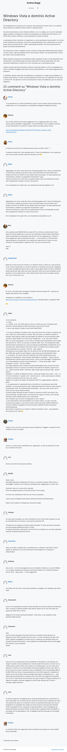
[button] (37, 8)
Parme (10, 97)
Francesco (11, 541)
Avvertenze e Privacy (57, 749)
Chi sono (31, 8)
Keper (10, 164)
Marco (10, 581)
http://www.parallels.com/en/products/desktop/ (21, 299)
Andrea (10, 439)
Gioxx (10, 141)
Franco (10, 421)
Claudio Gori (12, 258)
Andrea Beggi (33, 3)
